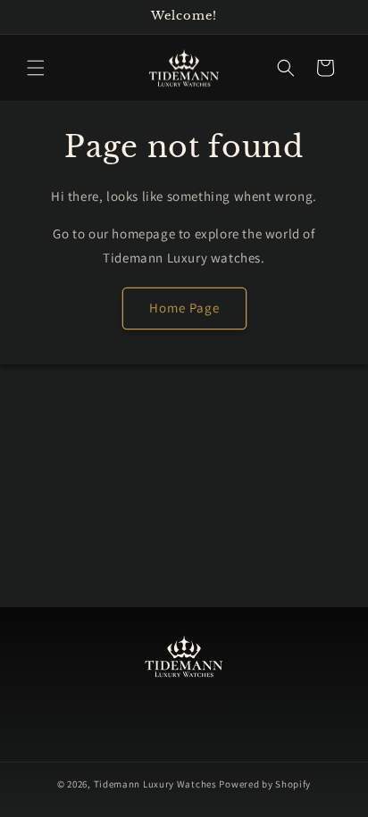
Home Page (184, 307)
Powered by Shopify (265, 784)
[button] (35, 68)
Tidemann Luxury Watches (155, 784)
